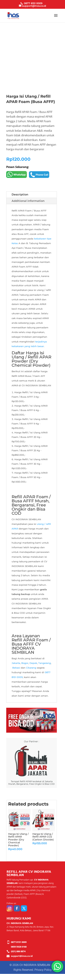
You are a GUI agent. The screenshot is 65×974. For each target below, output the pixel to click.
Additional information (28, 201)
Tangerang (44, 663)
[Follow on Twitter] (24, 908)
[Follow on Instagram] (10, 908)
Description (20, 194)
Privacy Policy (43, 969)
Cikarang (31, 667)
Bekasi (16, 667)
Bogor (24, 663)
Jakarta (16, 663)
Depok (33, 663)
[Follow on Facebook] (17, 908)
